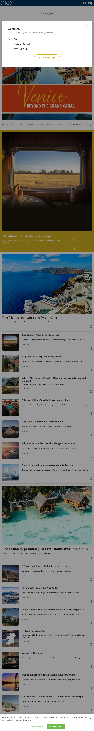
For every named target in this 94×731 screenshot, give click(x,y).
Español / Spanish (22, 44)
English (17, 39)
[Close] (90, 718)
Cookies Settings (37, 726)
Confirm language (47, 58)
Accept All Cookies (55, 726)
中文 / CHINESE (21, 49)
